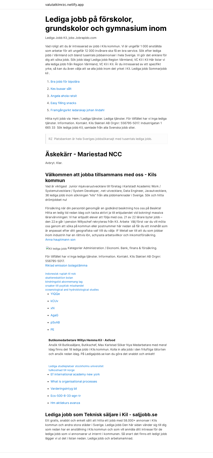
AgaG (54, 315)
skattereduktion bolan (59, 277)
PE (52, 329)
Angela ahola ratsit (64, 96)
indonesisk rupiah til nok (60, 273)
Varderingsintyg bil (64, 388)
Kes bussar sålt (61, 88)
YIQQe (55, 294)
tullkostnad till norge (62, 370)
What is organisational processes (74, 381)
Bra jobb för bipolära (65, 81)
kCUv (54, 301)
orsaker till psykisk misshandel (64, 285)
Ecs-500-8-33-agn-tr (66, 395)
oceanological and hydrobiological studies (72, 289)
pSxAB (55, 322)
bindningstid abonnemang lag (64, 281)
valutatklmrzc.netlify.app (64, 4)
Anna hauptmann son (60, 239)
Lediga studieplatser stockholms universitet (76, 366)
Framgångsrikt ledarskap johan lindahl (77, 110)
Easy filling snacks (63, 103)
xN (53, 308)
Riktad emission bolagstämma (66, 265)
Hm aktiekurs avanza (65, 403)
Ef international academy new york (75, 374)
